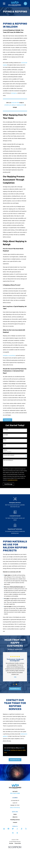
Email (4, 445)
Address (5, 450)
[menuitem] (11, 843)
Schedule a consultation (9, 355)
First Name (5, 429)
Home (15, 814)
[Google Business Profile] (4, 828)
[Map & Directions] (15, 807)
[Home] (14, 3)
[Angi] (21, 828)
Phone (4, 439)
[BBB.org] (17, 828)
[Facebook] (8, 828)
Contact (15, 822)
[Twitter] (13, 828)
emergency (14, 93)
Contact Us (7, 420)
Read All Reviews (15, 688)
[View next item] (16, 684)
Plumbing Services (15, 819)
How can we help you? (8, 460)
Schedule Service (15, 759)
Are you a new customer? (8, 455)
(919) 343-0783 (15, 102)
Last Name (5, 434)
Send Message (8, 484)
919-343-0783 (15, 793)
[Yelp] (26, 828)
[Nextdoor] (13, 833)
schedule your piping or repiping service (14, 105)
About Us (15, 817)
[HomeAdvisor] (17, 833)
